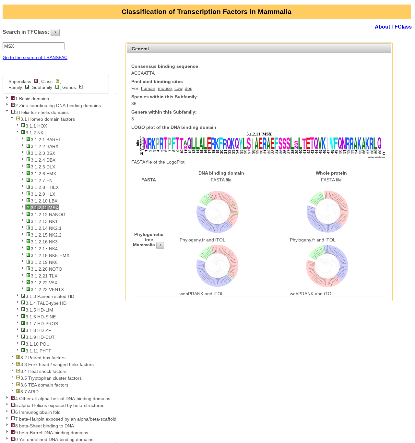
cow (178, 88)
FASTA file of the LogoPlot (157, 162)
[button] (55, 33)
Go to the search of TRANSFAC (35, 57)
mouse (165, 88)
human (148, 88)
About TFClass (393, 27)
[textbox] (34, 46)
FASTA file (221, 179)
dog (189, 88)
